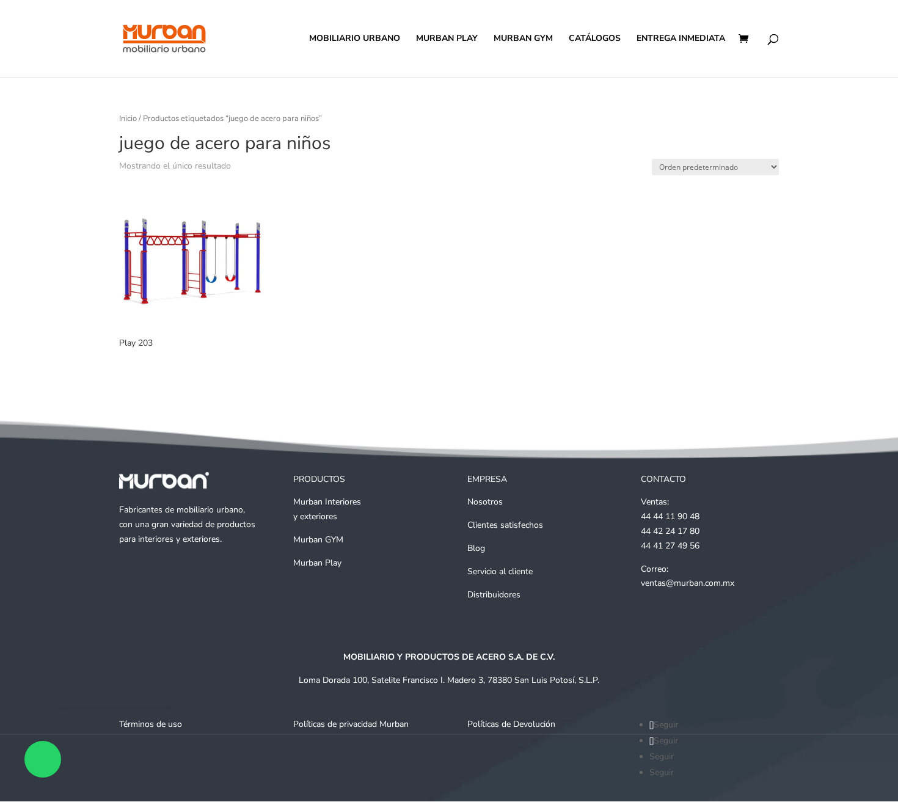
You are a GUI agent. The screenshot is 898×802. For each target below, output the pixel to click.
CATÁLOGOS (595, 39)
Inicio (128, 118)
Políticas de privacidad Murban (351, 724)
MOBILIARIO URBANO (354, 39)
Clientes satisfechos (505, 525)
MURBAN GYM (523, 39)
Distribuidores (493, 594)
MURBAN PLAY (447, 39)
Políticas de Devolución (511, 724)
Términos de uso (150, 724)
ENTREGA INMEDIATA (681, 39)
